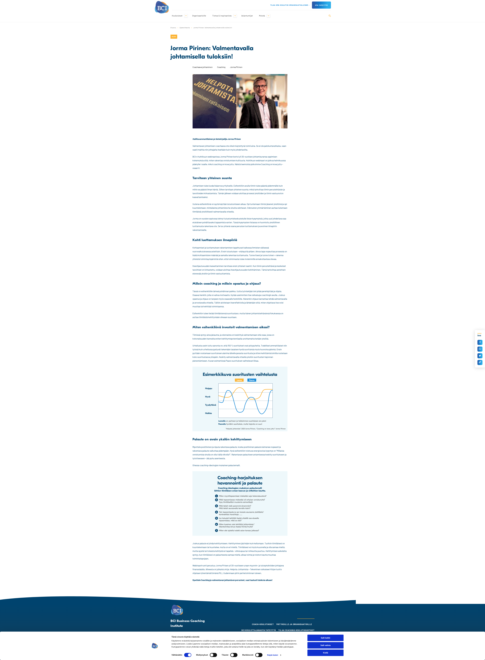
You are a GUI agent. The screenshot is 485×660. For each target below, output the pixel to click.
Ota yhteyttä (321, 5)
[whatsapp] (480, 349)
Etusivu (173, 27)
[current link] (480, 362)
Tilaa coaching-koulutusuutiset (296, 630)
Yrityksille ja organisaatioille (294, 624)
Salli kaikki (325, 638)
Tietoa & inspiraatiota (222, 16)
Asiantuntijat (247, 16)
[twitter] (480, 355)
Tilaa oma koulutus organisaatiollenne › (289, 5)
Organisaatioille (199, 16)
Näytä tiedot (272, 655)
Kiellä (325, 653)
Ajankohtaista (185, 27)
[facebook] (480, 342)
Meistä (262, 16)
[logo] (161, 7)
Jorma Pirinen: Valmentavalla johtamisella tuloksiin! (212, 27)
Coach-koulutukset (263, 624)
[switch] (213, 655)
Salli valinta (325, 645)
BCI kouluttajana (251, 630)
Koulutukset (177, 16)
